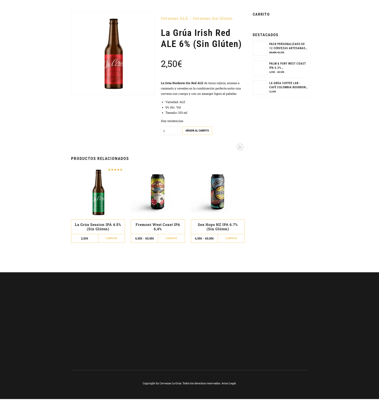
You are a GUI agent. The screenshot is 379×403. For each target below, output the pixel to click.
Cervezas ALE (174, 18)
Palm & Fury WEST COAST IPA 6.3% (287, 66)
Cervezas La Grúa (170, 383)
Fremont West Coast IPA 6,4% (158, 226)
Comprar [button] (111, 238)
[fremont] (158, 192)
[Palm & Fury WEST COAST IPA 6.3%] (260, 68)
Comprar (171, 238)
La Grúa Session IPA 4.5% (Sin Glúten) (98, 226)
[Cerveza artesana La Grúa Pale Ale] (98, 192)
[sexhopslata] (218, 192)
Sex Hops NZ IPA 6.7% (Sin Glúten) (218, 226)
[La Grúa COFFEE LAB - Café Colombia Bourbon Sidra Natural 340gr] (260, 87)
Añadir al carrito (197, 130)
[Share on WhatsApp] (240, 147)
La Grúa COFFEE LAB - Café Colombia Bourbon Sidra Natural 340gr (287, 85)
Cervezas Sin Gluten (213, 18)
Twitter (271, 312)
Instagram (273, 318)
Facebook (272, 306)
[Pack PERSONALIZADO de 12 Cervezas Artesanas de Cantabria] (260, 48)
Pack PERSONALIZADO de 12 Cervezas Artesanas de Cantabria (287, 46)
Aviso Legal (228, 383)
